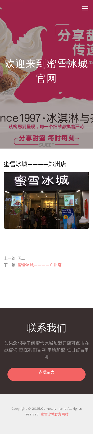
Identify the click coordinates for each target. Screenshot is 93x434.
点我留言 (47, 372)
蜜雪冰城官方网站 (53, 414)
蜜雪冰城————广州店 (40, 265)
